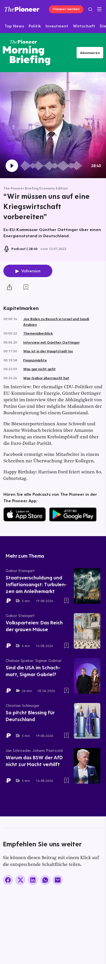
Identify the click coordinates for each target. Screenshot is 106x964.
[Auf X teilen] (20, 880)
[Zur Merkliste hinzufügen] (26, 287)
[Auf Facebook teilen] (8, 880)
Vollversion (30, 270)
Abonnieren (90, 52)
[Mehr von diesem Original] (26, 52)
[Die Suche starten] (90, 9)
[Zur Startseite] (22, 9)
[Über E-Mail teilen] (58, 880)
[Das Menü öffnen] (99, 9)
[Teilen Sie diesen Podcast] (9, 287)
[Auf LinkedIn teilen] (33, 880)
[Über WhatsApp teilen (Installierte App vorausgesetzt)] (45, 880)
